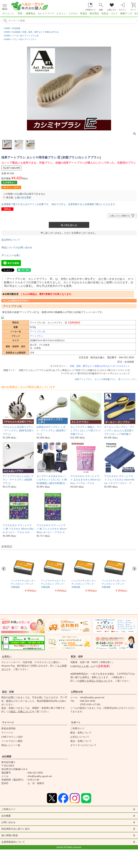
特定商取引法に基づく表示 (15, 828)
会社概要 (6, 756)
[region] (69, 14)
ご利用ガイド (77, 728)
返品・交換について (21, 711)
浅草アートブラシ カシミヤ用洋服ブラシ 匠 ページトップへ (106, 379)
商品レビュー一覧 (10, 745)
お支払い (6, 656)
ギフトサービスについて (83, 745)
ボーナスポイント (121, 366)
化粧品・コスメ (109, 13)
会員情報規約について (13, 842)
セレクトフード (46, 13)
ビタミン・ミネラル (67, 13)
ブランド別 (17, 39)
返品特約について (10, 239)
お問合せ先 (77, 691)
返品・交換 (8, 691)
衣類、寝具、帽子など (32, 32)
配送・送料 (77, 656)
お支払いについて (79, 736)
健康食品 (30, 13)
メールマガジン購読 (12, 741)
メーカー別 (17, 36)
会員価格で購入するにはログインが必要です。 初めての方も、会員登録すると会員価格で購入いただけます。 (59, 204)
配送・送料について (81, 732)
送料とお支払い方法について (95, 680)
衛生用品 (94, 13)
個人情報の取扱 (9, 835)
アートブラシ (30, 39)
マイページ (8, 722)
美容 (20, 13)
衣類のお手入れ (52, 32)
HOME (7, 28)
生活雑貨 (16, 28)
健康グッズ (126, 13)
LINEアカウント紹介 (12, 736)
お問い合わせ (8, 822)
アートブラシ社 (31, 36)
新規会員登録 (8, 728)
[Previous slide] (3, 568)
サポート (75, 722)
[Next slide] (134, 568)
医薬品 (83, 13)
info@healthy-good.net (92, 697)
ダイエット (8, 13)
